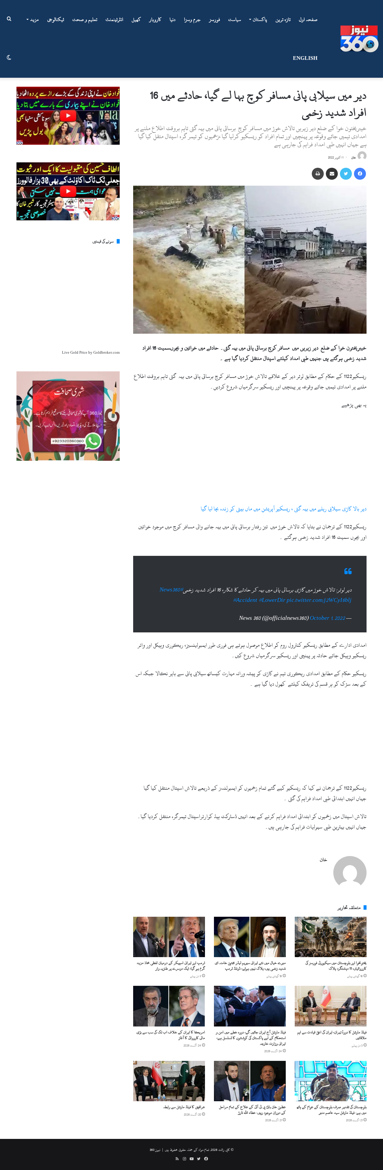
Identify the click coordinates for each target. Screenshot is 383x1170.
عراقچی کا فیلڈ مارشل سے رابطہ (184, 1101)
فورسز (214, 19)
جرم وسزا (192, 19)
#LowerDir (272, 594)
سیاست (234, 19)
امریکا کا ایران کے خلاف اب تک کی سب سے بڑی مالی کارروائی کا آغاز (170, 1029)
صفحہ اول (308, 19)
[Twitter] (346, 174)
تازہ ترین (283, 19)
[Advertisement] (250, 459)
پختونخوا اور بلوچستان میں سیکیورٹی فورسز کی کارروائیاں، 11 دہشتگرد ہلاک (336, 959)
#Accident (245, 594)
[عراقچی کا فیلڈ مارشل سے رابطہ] (169, 1075)
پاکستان (260, 19)
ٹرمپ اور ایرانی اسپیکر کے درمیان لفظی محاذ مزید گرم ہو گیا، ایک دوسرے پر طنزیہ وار (171, 959)
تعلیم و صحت (84, 19)
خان (353, 158)
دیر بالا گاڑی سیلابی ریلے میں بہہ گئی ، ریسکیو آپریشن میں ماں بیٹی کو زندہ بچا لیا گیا (284, 509)
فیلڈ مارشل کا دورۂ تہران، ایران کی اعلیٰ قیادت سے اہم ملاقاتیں (332, 1029)
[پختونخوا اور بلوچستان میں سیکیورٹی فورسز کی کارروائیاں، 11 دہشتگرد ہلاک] (331, 931)
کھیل (136, 19)
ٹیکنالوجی (55, 19)
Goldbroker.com (106, 352)
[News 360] (359, 38)
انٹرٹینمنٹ (114, 19)
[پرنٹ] (318, 174)
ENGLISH (305, 58)
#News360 (171, 584)
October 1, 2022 (327, 612)
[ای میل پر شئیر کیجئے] (332, 174)
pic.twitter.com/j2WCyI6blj (319, 594)
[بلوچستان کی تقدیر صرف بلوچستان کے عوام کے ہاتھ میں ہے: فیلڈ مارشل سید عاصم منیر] (331, 1075)
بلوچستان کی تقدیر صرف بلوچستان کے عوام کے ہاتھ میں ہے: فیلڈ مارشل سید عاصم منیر (332, 1103)
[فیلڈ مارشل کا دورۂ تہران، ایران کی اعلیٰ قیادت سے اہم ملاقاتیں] (331, 1000)
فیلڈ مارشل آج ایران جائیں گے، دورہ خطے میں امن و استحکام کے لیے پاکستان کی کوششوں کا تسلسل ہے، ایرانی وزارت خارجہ (251, 1032)
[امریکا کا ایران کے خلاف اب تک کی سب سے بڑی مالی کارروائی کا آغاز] (169, 1000)
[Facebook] (360, 174)
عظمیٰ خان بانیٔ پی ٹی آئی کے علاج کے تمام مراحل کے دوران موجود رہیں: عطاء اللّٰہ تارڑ (252, 1103)
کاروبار (155, 19)
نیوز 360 (155, 1143)
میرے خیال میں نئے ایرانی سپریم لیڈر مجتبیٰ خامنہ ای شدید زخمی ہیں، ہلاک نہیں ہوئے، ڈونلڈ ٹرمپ (250, 959)
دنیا (173, 19)
